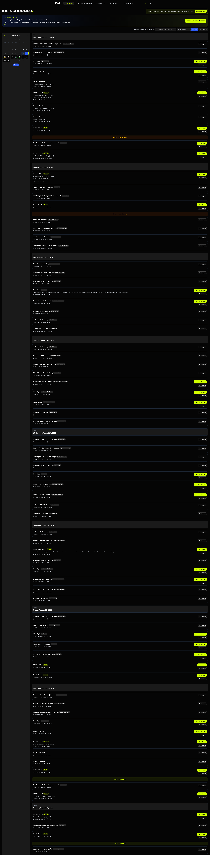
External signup (200, 61)
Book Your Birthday (120, 779)
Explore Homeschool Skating (196, 21)
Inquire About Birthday (120, 137)
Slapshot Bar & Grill (86, 3)
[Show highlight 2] (5, 24)
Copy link (203, 44)
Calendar (204, 29)
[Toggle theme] (145, 3)
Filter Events (183, 29)
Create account (200, 11)
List (196, 29)
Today (16, 65)
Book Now (202, 93)
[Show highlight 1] (4, 24)
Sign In (151, 3)
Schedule (70, 3)
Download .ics (151, 29)
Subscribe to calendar (140, 29)
